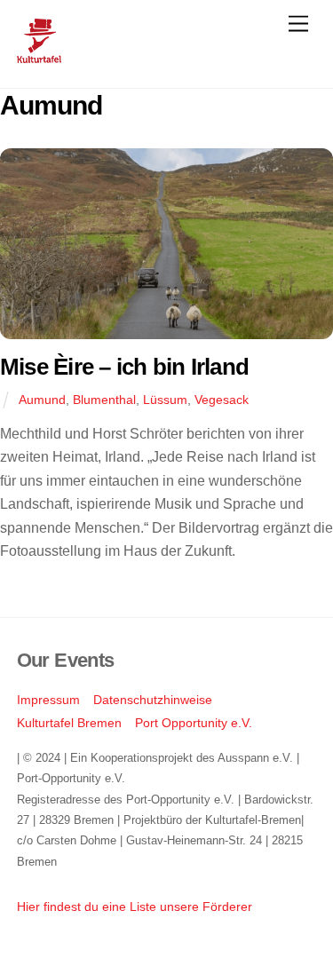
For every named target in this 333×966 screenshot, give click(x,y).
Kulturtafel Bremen (69, 723)
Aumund (42, 399)
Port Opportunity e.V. (193, 723)
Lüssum (165, 399)
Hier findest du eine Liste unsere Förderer (134, 906)
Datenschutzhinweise (152, 700)
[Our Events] (39, 55)
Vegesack (221, 399)
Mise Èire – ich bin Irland (124, 366)
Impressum (48, 700)
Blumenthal (104, 399)
